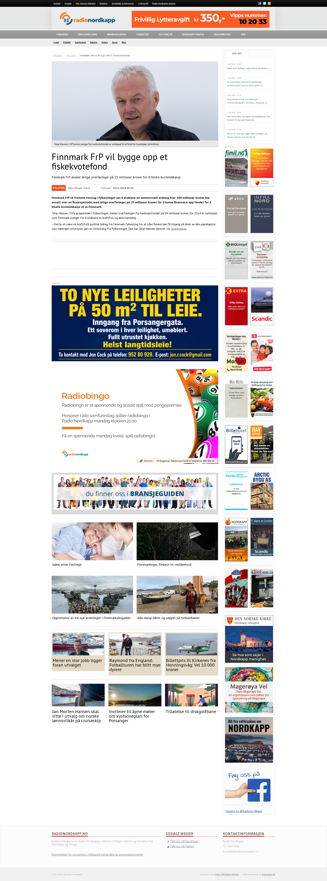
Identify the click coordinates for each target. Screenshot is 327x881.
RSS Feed (269, 4)
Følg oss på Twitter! (183, 846)
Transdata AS (268, 874)
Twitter (264, 3)
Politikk (71, 55)
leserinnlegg (178, 229)
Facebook (259, 3)
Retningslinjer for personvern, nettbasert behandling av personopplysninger (97, 854)
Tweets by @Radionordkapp (243, 811)
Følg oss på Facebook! (185, 841)
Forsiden (57, 55)
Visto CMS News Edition (227, 874)
